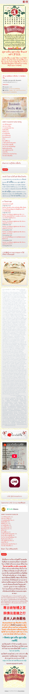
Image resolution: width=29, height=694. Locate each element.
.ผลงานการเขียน (6, 126)
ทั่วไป (3, 139)
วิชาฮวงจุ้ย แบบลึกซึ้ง (7, 144)
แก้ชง (13, 193)
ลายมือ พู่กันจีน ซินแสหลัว (9, 142)
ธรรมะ (13, 185)
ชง (19, 179)
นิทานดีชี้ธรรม (6, 141)
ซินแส (24, 179)
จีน (18, 179)
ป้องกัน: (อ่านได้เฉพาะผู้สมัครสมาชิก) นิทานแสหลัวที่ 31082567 (13, 222)
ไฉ (21, 195)
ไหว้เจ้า (23, 195)
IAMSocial (6, 690)
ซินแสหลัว (4, 182)
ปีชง (23, 186)
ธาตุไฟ (7, 186)
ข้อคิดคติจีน (5, 130)
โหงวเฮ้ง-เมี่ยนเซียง (7, 155)
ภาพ (4, 188)
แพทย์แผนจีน (18, 193)
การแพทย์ (4, 179)
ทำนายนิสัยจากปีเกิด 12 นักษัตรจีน (14, 77)
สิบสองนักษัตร (19, 188)
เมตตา (10, 193)
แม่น (23, 193)
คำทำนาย (11, 179)
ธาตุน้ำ (4, 186)
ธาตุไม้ (12, 186)
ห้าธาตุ (24, 189)
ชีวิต (21, 179)
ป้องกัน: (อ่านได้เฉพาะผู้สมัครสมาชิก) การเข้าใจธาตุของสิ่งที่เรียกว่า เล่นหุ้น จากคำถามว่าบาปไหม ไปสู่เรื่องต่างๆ (14, 216)
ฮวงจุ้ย (8, 191)
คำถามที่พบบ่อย (6, 135)
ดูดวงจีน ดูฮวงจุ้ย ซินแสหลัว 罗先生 (14, 53)
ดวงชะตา (15, 182)
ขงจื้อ (8, 179)
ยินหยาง (7, 189)
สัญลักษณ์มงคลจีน (7, 148)
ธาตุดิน (19, 184)
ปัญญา (17, 186)
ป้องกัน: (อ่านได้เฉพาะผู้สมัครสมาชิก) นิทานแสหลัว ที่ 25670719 (13, 227)
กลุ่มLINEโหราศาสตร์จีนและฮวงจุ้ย (14, 660)
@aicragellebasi (21, 690)
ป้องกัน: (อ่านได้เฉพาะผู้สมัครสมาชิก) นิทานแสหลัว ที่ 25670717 (13, 243)
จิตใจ (16, 179)
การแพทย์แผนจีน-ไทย (8, 128)
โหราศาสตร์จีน (16, 196)
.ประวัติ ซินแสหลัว (7, 124)
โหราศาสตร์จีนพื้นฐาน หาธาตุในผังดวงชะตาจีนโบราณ (14, 237)
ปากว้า (19, 186)
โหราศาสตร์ (8, 196)
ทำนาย (20, 90)
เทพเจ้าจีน (5, 152)
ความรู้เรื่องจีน (6, 133)
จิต (13, 179)
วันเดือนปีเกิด (14, 92)
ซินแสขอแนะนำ (6, 137)
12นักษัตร (11, 90)
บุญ (14, 186)
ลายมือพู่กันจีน (13, 188)
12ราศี (16, 90)
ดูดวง (19, 182)
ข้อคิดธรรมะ (5, 131)
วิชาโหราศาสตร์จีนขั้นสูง (14, 88)
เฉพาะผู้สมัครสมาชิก (7, 150)
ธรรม (9, 184)
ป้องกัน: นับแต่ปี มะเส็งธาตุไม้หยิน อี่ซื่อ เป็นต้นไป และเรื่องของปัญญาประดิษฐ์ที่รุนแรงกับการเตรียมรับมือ (14, 209)
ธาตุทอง (23, 184)
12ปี (14, 90)
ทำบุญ (6, 184)
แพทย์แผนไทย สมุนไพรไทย (9, 153)
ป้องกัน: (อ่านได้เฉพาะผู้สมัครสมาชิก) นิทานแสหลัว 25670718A (13, 232)
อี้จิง (3, 191)
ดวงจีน (10, 182)
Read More (5, 84)
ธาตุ (16, 184)
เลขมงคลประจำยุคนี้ (7, 204)
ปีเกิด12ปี (8, 92)
